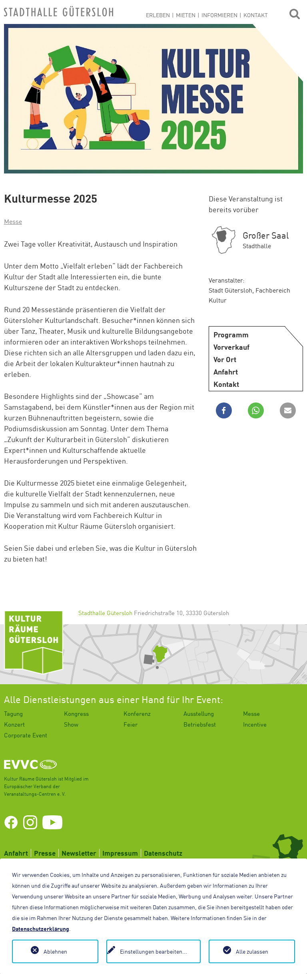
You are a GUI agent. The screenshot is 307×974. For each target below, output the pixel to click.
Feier (131, 724)
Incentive (255, 724)
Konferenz (137, 713)
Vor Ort (224, 359)
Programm (231, 334)
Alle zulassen (252, 951)
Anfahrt (225, 371)
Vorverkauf (231, 347)
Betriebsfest (199, 724)
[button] (224, 410)
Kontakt (226, 384)
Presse (45, 853)
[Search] (294, 13)
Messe (13, 221)
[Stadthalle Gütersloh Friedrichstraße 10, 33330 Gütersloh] (153, 654)
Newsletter (79, 853)
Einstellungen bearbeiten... (153, 951)
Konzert (14, 724)
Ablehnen (55, 951)
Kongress (76, 713)
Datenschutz (163, 853)
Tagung (13, 713)
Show (71, 724)
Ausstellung (198, 713)
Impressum (120, 853)
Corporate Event (25, 735)
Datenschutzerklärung (40, 928)
